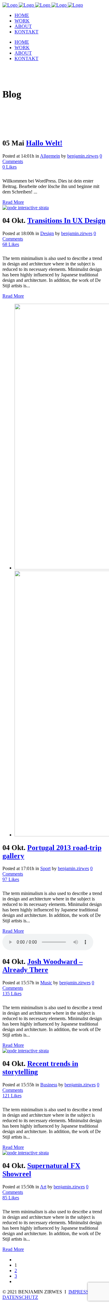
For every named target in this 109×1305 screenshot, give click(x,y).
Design (47, 233)
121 (11, 1095)
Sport (45, 868)
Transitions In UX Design (66, 220)
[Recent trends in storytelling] (25, 1050)
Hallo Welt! (44, 143)
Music (46, 982)
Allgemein (50, 156)
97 (10, 879)
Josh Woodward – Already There (42, 966)
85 (10, 1197)
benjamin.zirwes (82, 156)
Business (48, 1084)
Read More (13, 202)
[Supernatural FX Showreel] (25, 1152)
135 (11, 993)
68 (10, 244)
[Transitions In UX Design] (25, 207)
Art (43, 1186)
